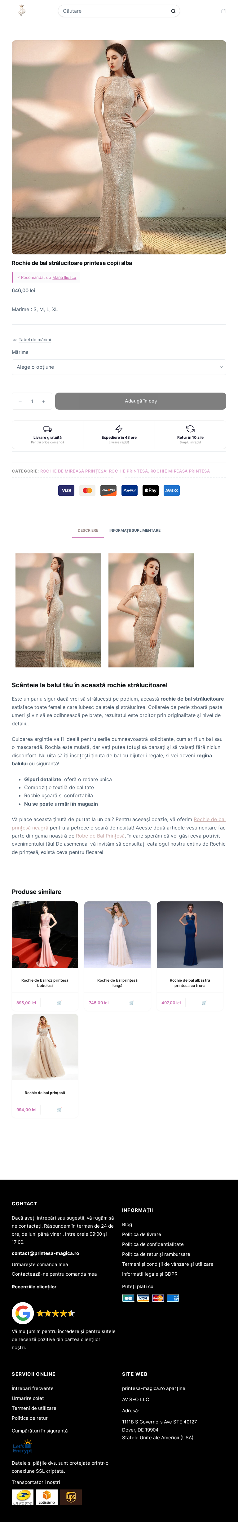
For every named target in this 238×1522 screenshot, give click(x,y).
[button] (31, 340)
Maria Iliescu (64, 277)
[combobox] (115, 11)
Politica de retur (30, 1418)
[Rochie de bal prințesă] (45, 1047)
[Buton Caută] (173, 11)
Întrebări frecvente (33, 1388)
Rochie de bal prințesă (45, 1092)
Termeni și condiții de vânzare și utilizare (168, 1264)
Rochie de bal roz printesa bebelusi (44, 983)
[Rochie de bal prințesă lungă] (117, 934)
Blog (127, 1224)
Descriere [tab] (88, 530)
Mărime (20, 352)
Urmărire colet (28, 1398)
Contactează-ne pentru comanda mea (54, 1274)
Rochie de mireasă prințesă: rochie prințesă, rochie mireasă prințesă (125, 470)
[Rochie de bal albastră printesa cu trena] (190, 934)
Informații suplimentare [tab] (135, 530)
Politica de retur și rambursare (156, 1254)
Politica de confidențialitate (153, 1244)
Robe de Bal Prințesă (100, 836)
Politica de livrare (141, 1234)
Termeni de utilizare (34, 1408)
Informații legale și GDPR (150, 1274)
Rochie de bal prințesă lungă (117, 983)
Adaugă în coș (141, 401)
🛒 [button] (59, 1002)
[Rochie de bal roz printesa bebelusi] (45, 934)
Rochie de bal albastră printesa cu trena (190, 983)
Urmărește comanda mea (40, 1264)
